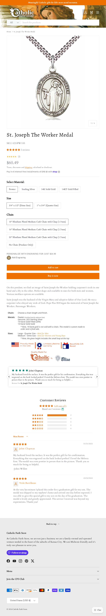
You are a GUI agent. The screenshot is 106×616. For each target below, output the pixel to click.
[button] (14, 149)
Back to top (51, 524)
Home (9, 31)
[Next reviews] (97, 377)
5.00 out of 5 (60, 406)
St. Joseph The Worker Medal (24, 31)
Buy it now (53, 275)
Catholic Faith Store (19, 609)
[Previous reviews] (9, 377)
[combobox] (53, 22)
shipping (28, 167)
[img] (20, 444)
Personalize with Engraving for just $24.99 (31, 254)
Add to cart (53, 267)
